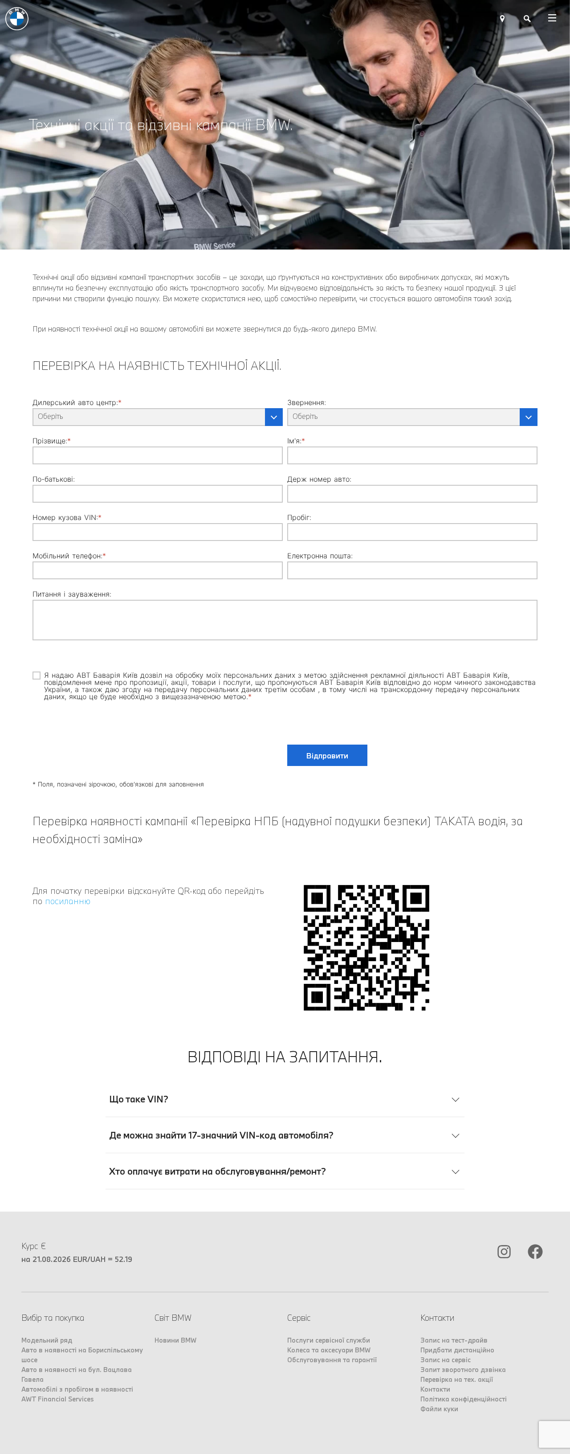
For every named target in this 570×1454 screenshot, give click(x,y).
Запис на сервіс (445, 1360)
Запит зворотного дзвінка (463, 1369)
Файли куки (439, 1409)
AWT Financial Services (57, 1399)
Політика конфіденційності (463, 1399)
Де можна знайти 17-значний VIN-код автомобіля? (221, 1135)
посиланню (67, 900)
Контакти (435, 1389)
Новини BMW (175, 1340)
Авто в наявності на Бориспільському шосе (82, 1355)
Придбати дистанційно (457, 1350)
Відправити (327, 755)
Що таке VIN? (138, 1099)
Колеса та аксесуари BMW (328, 1350)
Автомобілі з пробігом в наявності (77, 1389)
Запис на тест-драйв (454, 1340)
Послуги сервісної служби (328, 1340)
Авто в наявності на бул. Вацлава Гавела (76, 1374)
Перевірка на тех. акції (456, 1379)
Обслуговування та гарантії (332, 1360)
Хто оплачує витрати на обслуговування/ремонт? (217, 1171)
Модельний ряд (46, 1340)
